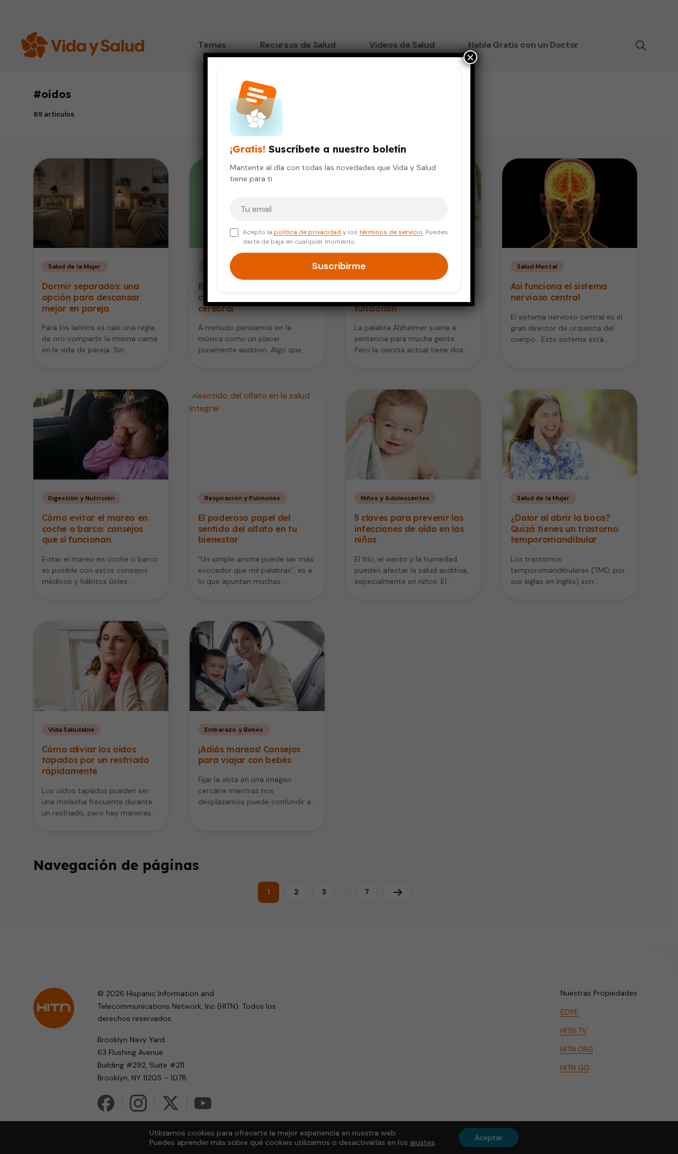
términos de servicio (391, 232)
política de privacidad (307, 232)
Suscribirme (339, 266)
